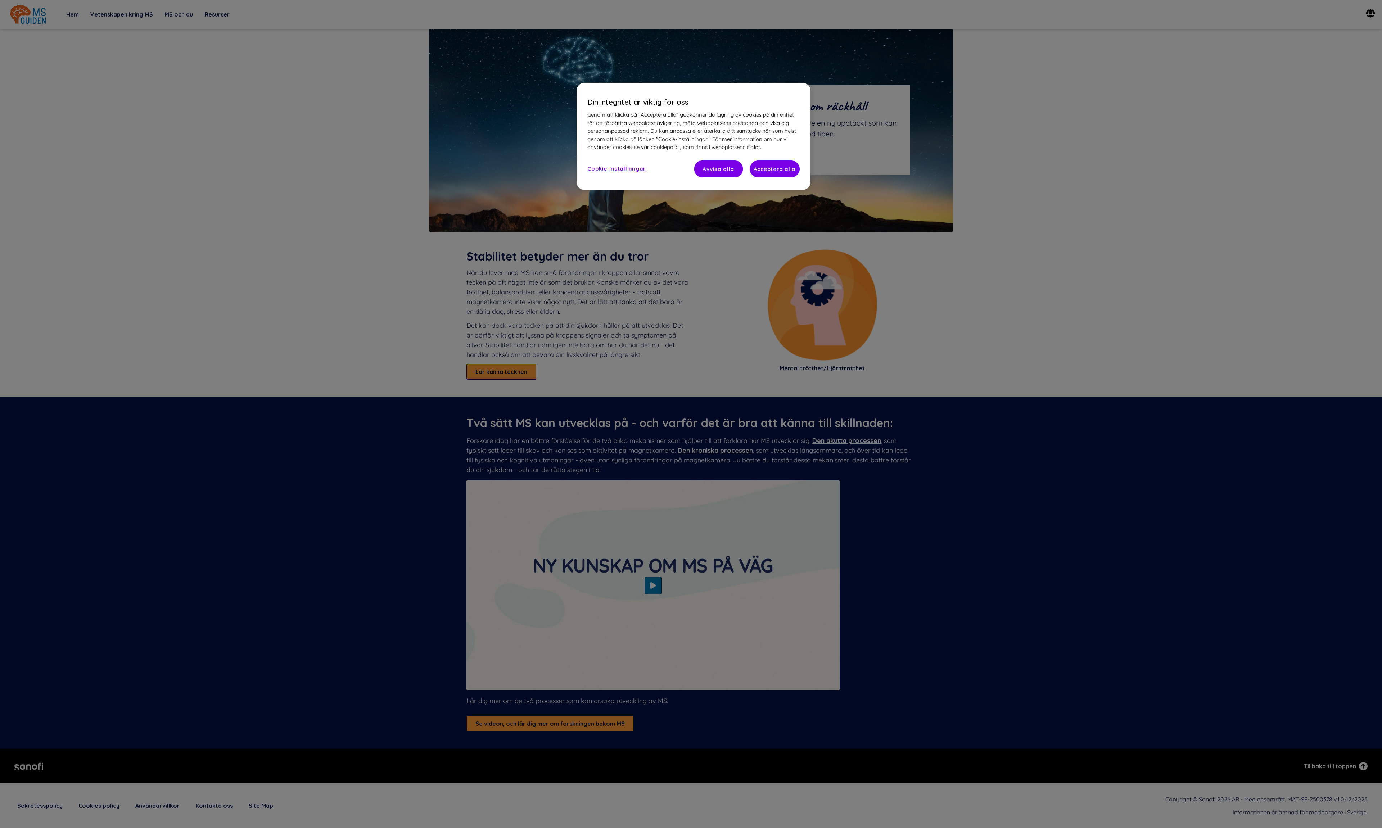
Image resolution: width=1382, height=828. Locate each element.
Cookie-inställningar (616, 168)
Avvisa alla (718, 169)
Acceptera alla (775, 169)
